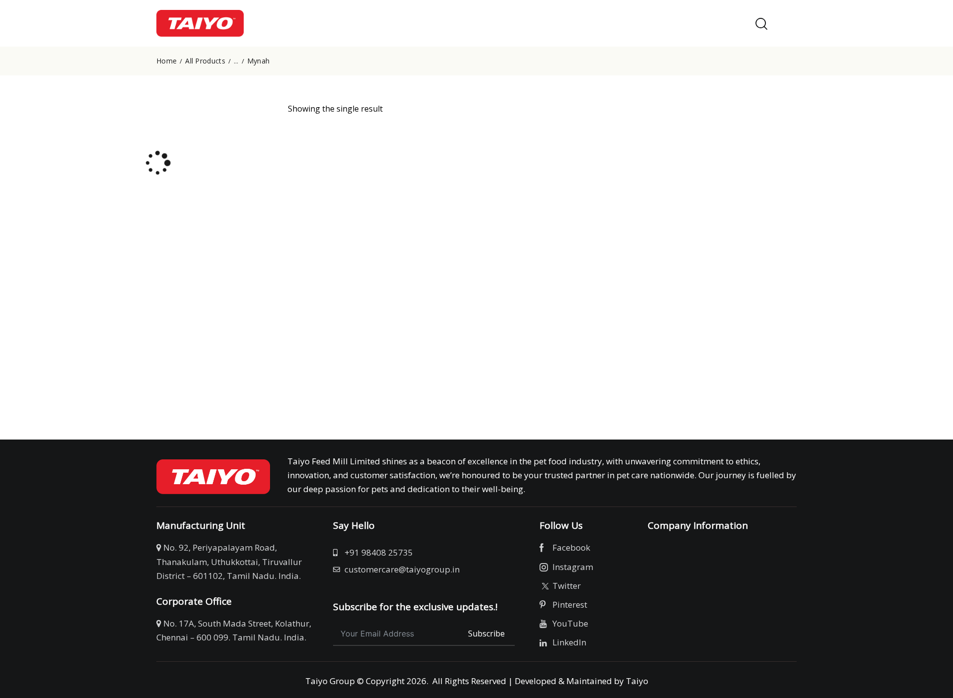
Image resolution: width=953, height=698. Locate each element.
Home (166, 61)
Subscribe (486, 633)
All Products (205, 61)
